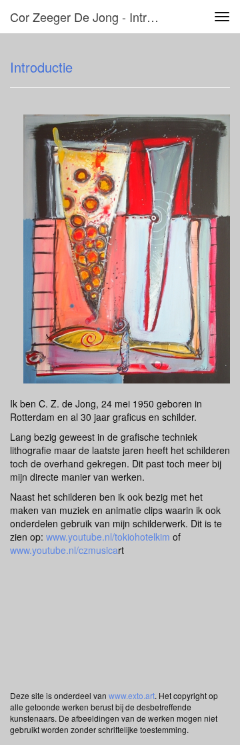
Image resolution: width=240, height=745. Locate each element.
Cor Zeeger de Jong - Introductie (92, 16)
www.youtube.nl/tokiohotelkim (108, 536)
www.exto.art (132, 695)
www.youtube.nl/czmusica (64, 550)
